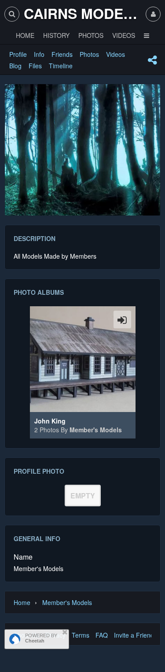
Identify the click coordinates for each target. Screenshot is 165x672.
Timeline (61, 65)
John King (50, 420)
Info (39, 54)
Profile (18, 54)
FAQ (101, 635)
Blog (15, 65)
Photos (89, 54)
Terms (80, 635)
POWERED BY (41, 638)
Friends (62, 54)
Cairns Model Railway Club (82, 13)
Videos (115, 54)
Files (35, 65)
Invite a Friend (134, 635)
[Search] (12, 14)
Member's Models (96, 429)
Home (22, 602)
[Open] (122, 319)
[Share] (152, 59)
